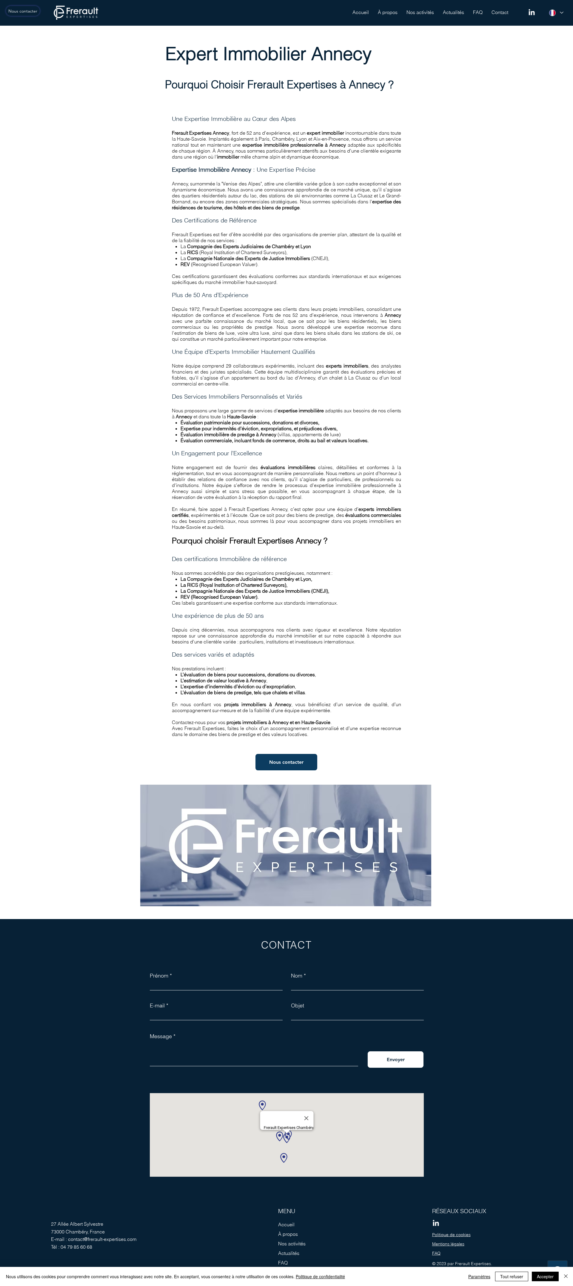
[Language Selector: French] (556, 12)
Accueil (286, 1224)
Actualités (288, 1253)
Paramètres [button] (479, 1276)
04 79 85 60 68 (76, 1247)
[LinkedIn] (531, 12)
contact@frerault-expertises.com (102, 1239)
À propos (288, 1234)
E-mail (157, 1005)
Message (161, 1036)
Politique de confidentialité (320, 1276)
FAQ (283, 1263)
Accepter (545, 1276)
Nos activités (292, 1244)
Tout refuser (511, 1276)
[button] (420, 12)
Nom (296, 975)
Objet (297, 1005)
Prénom (159, 975)
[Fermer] (565, 1276)
